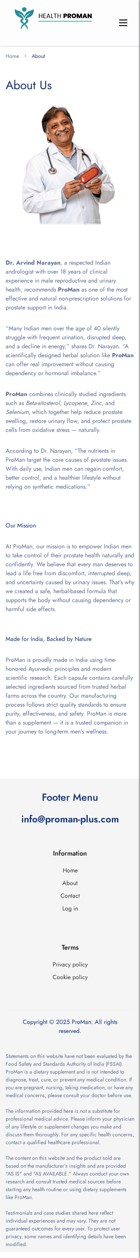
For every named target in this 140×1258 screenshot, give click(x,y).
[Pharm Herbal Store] (51, 23)
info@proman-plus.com (70, 819)
